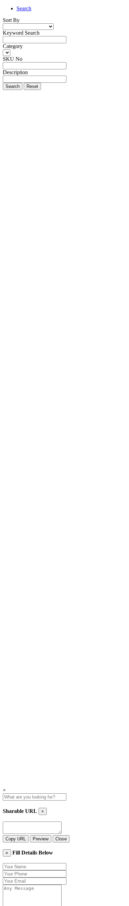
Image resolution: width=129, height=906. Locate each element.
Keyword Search (21, 33)
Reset (32, 86)
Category (13, 46)
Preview (41, 838)
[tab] (71, 8)
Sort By (11, 20)
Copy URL (16, 838)
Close (61, 838)
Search (24, 8)
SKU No (12, 59)
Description (15, 72)
